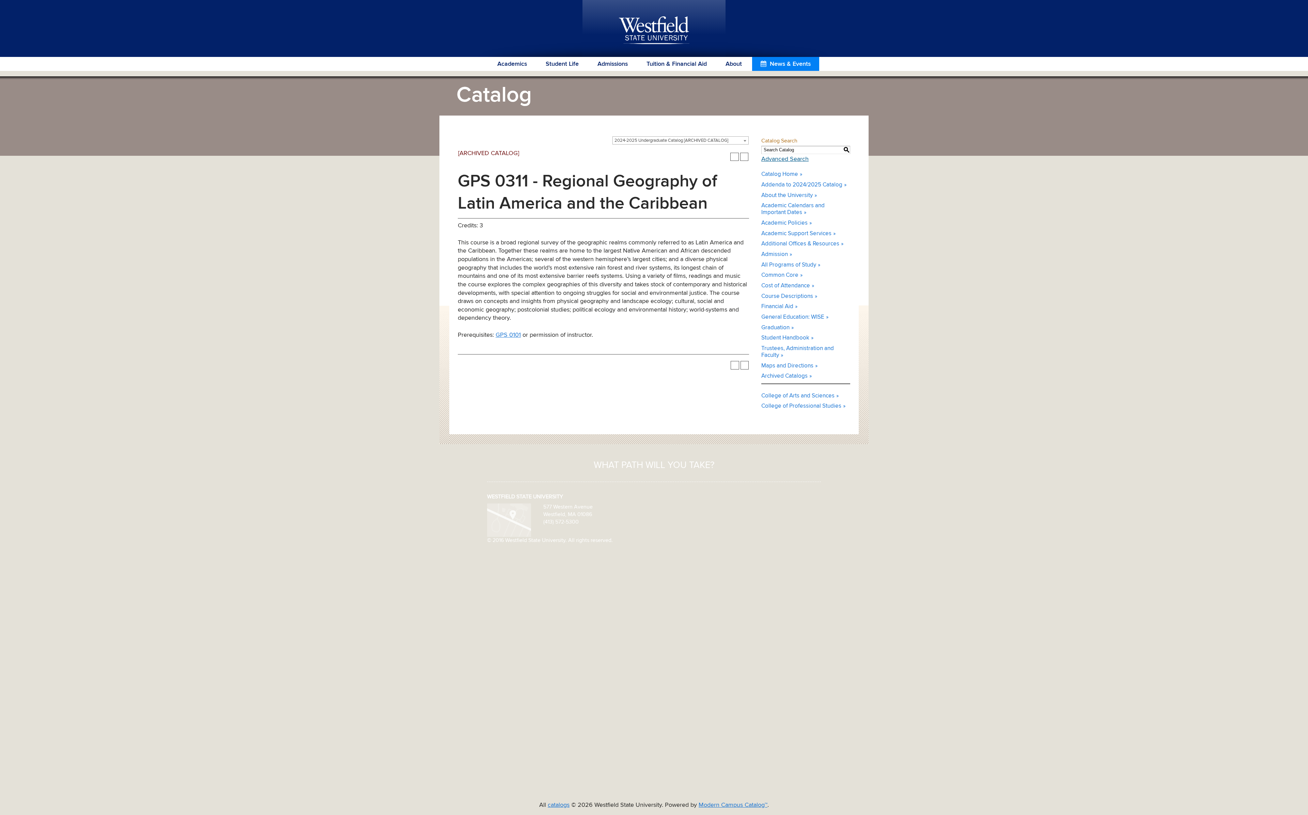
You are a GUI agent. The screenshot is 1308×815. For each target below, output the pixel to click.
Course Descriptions (787, 296)
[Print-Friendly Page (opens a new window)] (734, 157)
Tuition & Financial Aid (677, 64)
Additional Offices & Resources (800, 244)
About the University (787, 195)
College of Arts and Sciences (798, 396)
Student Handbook (785, 338)
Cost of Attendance (785, 286)
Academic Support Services (796, 234)
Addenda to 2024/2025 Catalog (801, 185)
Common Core (779, 275)
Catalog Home (779, 174)
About (734, 64)
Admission (774, 254)
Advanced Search (785, 159)
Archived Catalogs (784, 376)
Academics (512, 64)
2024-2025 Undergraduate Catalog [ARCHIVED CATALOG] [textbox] (671, 140)
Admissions (612, 64)
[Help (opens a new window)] (744, 157)
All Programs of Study (788, 265)
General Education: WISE (792, 317)
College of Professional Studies (801, 406)
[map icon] (509, 520)
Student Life (562, 64)
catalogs (559, 805)
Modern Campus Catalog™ (733, 805)
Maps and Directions (787, 366)
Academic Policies (784, 223)
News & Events (790, 64)
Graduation (775, 328)
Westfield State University (654, 31)
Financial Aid (777, 307)
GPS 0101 (508, 335)
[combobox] (680, 140)
